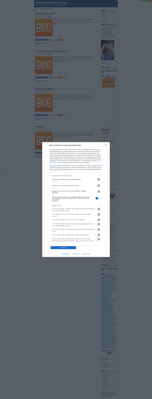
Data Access (76, 254)
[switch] (98, 179)
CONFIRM (63, 247)
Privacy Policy (86, 254)
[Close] (106, 145)
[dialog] (76, 199)
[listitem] (76, 176)
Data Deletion (66, 254)
